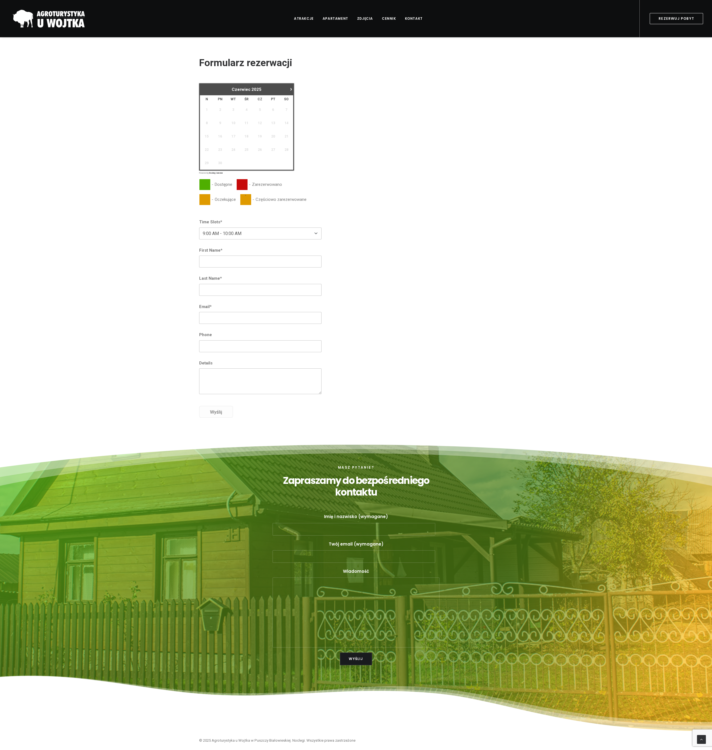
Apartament (335, 18)
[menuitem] (304, 18)
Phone (205, 334)
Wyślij (216, 412)
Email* (205, 306)
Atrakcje (304, 18)
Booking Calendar (216, 173)
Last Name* (210, 278)
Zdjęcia (365, 18)
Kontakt (414, 18)
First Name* (210, 250)
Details (205, 363)
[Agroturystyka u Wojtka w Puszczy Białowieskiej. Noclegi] (48, 19)
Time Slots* (210, 221)
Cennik (389, 18)
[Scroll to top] (701, 739)
